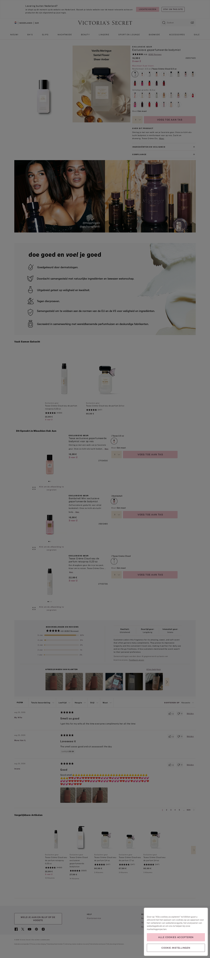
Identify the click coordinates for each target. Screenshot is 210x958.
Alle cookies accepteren (176, 937)
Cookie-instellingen (175, 947)
